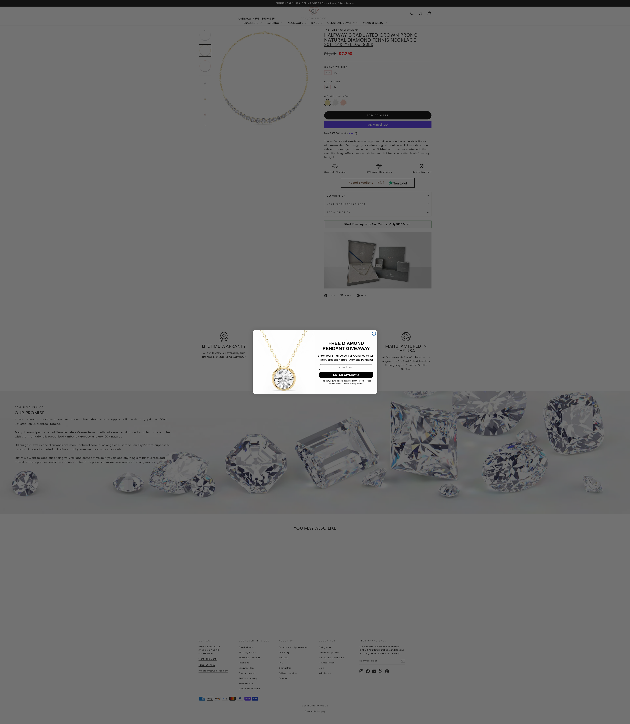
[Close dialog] (374, 333)
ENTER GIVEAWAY (346, 374)
